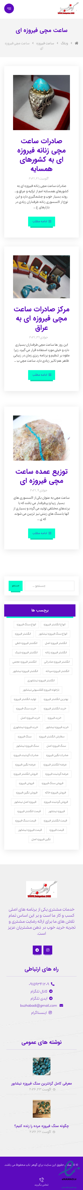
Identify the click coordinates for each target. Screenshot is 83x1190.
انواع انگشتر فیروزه (55, 624)
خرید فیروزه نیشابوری (25, 727)
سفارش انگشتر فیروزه (51, 736)
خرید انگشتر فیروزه (55, 708)
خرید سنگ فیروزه (26, 708)
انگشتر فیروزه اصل (56, 643)
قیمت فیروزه (56, 830)
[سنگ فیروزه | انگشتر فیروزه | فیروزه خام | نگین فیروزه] (68, 8)
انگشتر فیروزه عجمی (24, 662)
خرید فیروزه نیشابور (57, 727)
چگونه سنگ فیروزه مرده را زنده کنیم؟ (41, 1126)
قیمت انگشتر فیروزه (29, 811)
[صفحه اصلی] (76, 43)
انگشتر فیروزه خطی (26, 643)
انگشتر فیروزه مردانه (57, 671)
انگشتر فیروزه (23, 634)
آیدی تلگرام (39, 998)
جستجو (15, 585)
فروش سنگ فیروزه (52, 783)
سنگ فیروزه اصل (56, 746)
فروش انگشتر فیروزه (26, 774)
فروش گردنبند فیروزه (56, 802)
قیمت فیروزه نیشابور (30, 830)
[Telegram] (37, 950)
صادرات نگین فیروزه (57, 755)
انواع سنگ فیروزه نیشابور (53, 634)
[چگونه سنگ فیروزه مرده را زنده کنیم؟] (41, 1109)
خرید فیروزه (54, 718)
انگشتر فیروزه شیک (26, 652)
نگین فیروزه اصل (41, 839)
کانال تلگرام (39, 991)
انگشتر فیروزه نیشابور (25, 671)
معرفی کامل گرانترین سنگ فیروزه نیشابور (41, 1083)
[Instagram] (47, 950)
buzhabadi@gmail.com (39, 1005)
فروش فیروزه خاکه (55, 793)
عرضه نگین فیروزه (25, 764)
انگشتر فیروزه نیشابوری (41, 680)
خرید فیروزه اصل (30, 718)
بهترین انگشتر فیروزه (56, 699)
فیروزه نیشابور (56, 811)
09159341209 (39, 984)
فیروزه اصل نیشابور (25, 802)
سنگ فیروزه (24, 736)
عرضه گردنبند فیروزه (57, 774)
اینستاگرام (39, 1012)
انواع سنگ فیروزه (26, 624)
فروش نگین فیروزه (26, 793)
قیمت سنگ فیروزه (25, 821)
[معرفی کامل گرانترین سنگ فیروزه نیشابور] (41, 1066)
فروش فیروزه (26, 783)
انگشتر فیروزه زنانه (56, 652)
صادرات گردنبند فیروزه (26, 755)
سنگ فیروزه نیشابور (27, 746)
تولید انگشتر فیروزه (25, 699)
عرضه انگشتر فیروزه (55, 764)
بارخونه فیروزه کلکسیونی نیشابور (41, 690)
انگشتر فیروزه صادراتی (57, 662)
